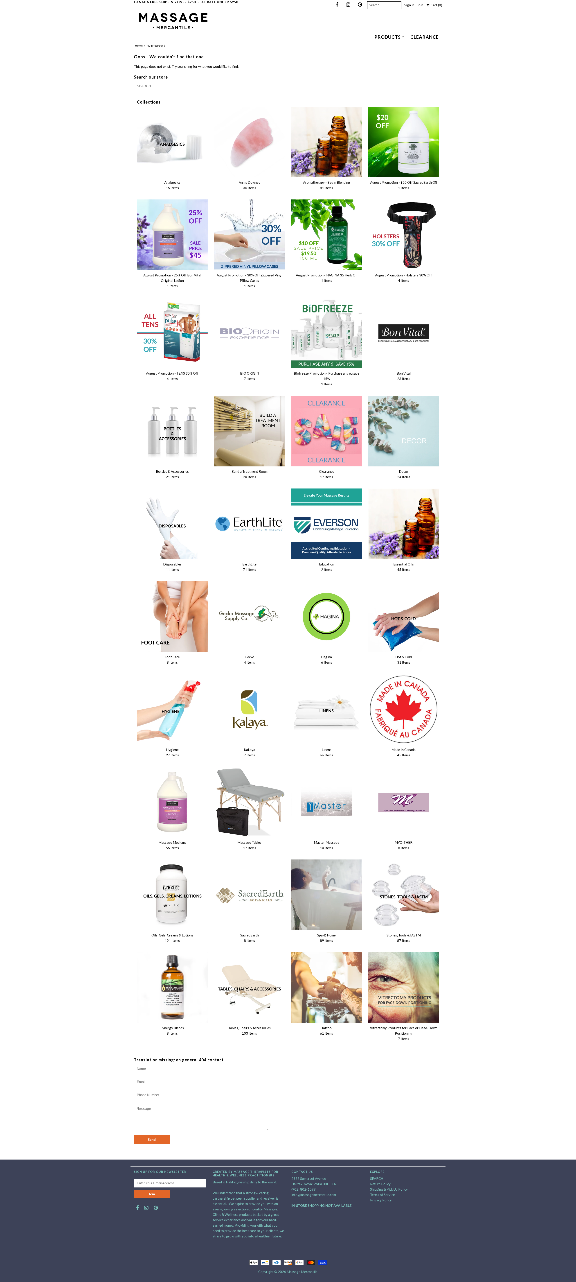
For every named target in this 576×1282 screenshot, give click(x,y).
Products (387, 37)
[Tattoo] (326, 987)
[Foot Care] (172, 616)
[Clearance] (326, 431)
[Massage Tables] (249, 802)
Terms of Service (382, 1195)
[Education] (326, 523)
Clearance (424, 37)
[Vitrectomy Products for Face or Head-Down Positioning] (403, 987)
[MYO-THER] (403, 802)
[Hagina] (326, 616)
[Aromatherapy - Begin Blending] (326, 142)
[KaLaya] (249, 709)
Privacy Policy (381, 1200)
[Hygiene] (172, 709)
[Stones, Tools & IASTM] (403, 894)
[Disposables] (172, 523)
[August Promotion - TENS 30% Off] (172, 333)
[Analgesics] (172, 142)
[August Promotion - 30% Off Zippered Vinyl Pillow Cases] (249, 234)
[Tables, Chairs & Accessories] (249, 987)
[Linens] (326, 709)
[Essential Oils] (403, 523)
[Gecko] (249, 616)
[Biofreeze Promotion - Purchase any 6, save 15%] (326, 333)
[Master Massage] (326, 802)
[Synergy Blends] (172, 987)
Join (420, 5)
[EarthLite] (249, 523)
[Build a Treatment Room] (249, 431)
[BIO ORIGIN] (249, 333)
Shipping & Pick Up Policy (389, 1189)
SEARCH (376, 1178)
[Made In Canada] (403, 709)
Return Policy (380, 1184)
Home (139, 45)
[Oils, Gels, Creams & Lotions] (172, 894)
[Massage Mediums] (172, 802)
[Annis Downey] (249, 142)
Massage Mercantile (302, 1272)
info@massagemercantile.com (313, 1195)
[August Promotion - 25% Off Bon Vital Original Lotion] (172, 234)
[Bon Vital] (403, 333)
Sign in (409, 5)
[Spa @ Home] (326, 894)
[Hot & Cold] (403, 616)
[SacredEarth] (249, 894)
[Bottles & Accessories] (172, 431)
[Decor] (403, 431)
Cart (435, 5)
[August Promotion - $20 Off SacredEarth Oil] (403, 142)
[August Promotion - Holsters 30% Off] (403, 234)
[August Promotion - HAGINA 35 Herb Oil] (326, 234)
